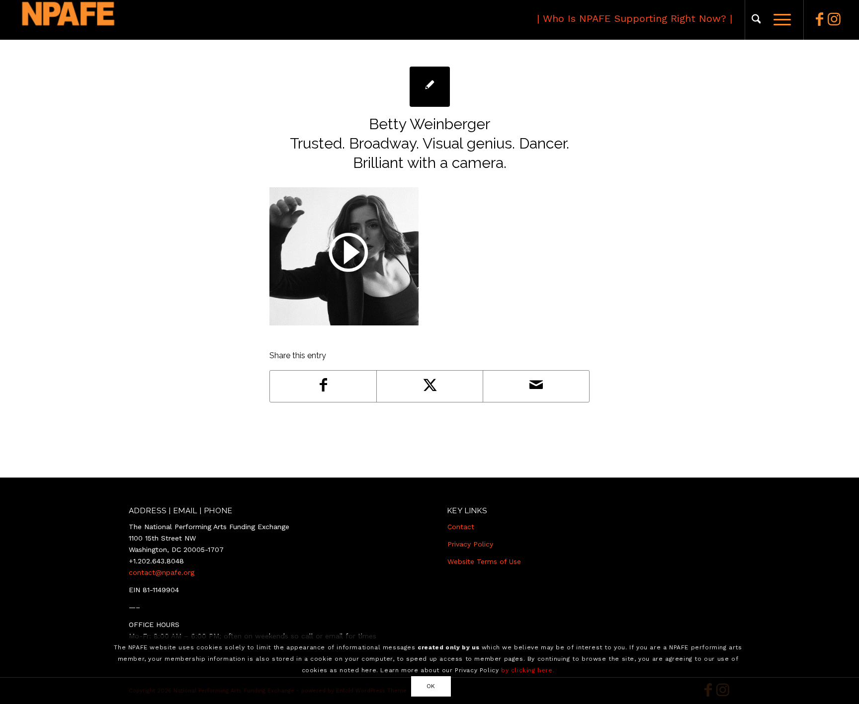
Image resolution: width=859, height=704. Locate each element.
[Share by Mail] (536, 386)
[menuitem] (756, 20)
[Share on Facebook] (323, 386)
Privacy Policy (470, 544)
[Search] (756, 20)
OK (431, 686)
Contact (460, 527)
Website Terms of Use (484, 561)
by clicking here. (527, 670)
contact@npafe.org (161, 572)
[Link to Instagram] (834, 19)
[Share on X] (430, 386)
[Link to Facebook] (819, 19)
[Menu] (779, 20)
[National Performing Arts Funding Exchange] (113, 20)
